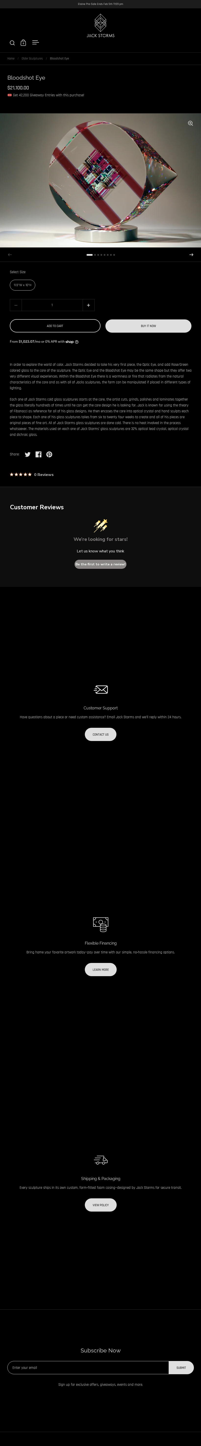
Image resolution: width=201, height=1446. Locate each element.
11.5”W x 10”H (22, 285)
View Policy (101, 1205)
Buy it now (148, 326)
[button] (191, 255)
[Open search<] (12, 42)
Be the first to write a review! (100, 564)
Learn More (101, 970)
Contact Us (101, 735)
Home (10, 59)
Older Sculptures (32, 59)
